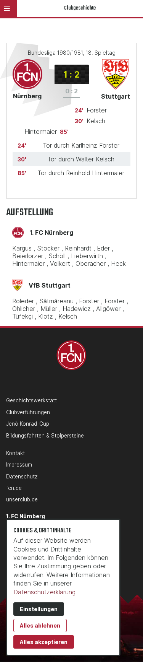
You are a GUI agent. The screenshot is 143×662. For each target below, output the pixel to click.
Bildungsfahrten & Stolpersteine (45, 436)
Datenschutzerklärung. (45, 592)
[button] (7, 8)
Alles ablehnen (40, 625)
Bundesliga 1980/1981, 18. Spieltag (72, 52)
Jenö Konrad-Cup (27, 424)
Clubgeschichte (80, 8)
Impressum (19, 465)
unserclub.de (22, 499)
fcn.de (14, 488)
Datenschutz (21, 476)
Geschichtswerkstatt (31, 400)
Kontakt (15, 453)
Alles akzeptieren (43, 642)
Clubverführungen (28, 412)
